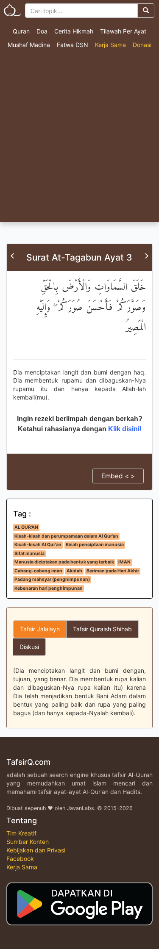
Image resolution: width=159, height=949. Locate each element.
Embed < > (118, 476)
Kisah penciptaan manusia (95, 544)
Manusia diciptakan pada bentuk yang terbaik (64, 562)
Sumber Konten (27, 841)
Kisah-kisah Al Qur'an (37, 544)
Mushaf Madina (29, 44)
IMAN (124, 562)
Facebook (20, 858)
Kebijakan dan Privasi (35, 850)
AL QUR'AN (26, 527)
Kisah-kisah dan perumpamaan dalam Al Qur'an (66, 536)
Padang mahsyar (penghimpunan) (52, 579)
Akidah (74, 571)
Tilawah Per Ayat (123, 31)
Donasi (142, 44)
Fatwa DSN (72, 44)
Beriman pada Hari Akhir (112, 571)
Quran (21, 31)
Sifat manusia (29, 553)
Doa (41, 31)
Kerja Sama (110, 44)
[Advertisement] (79, 138)
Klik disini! (125, 429)
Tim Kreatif (21, 833)
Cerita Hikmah (73, 31)
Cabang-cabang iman (38, 571)
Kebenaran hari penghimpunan (48, 588)
